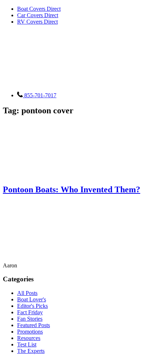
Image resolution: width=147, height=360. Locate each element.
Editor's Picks (32, 306)
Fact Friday (30, 312)
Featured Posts (33, 325)
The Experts (31, 351)
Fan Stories (29, 319)
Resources (28, 338)
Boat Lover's (31, 299)
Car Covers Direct (37, 15)
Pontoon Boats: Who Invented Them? (71, 189)
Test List (26, 344)
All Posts (27, 293)
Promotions (30, 332)
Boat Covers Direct (39, 9)
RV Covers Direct (37, 22)
